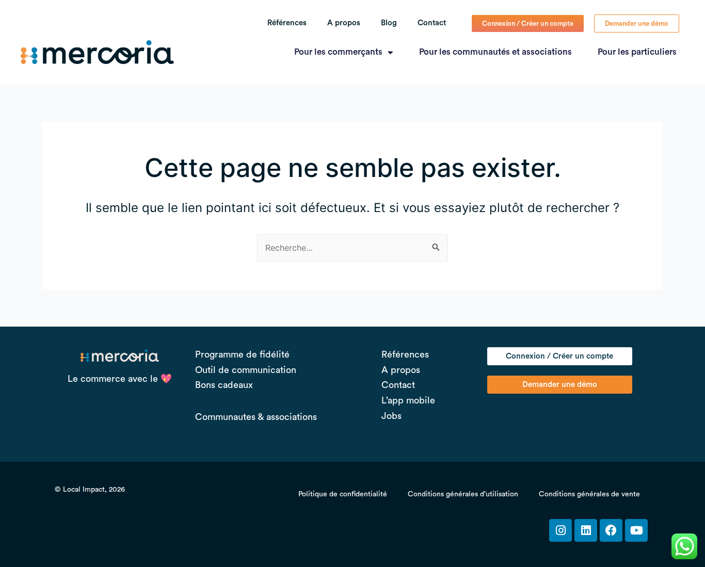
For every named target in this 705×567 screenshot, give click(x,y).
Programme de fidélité (242, 354)
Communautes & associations (256, 417)
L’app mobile (408, 400)
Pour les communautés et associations (495, 51)
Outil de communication (245, 370)
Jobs (391, 415)
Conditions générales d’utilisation (463, 494)
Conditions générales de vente (589, 494)
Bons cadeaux (224, 385)
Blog (389, 23)
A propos (343, 23)
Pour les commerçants (338, 51)
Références (287, 23)
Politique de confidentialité (342, 494)
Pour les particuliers (637, 51)
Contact (432, 23)
